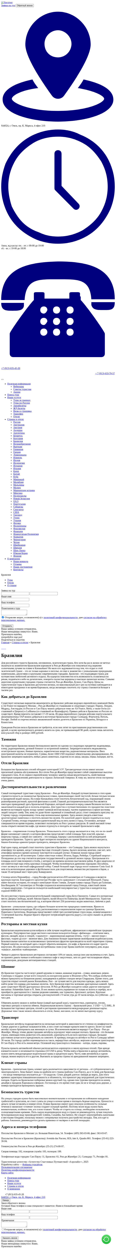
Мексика (17, 493)
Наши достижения (22, 567)
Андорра (17, 430)
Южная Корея (20, 553)
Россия (16, 422)
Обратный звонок (25, 5)
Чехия (16, 542)
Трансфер (18, 414)
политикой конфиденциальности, (61, 617)
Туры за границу (22, 400)
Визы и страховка (22, 411)
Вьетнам (17, 446)
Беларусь (18, 435)
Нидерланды (19, 496)
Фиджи (17, 523)
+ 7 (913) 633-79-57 (105, 373)
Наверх (5, 1200)
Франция (18, 531)
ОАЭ (15, 501)
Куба (15, 476)
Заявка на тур (8, 5)
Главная (5, 642)
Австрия (17, 427)
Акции (16, 392)
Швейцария (19, 545)
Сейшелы (18, 506)
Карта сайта (7, 1172)
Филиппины (19, 526)
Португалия (19, 504)
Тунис (16, 517)
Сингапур (18, 509)
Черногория (19, 539)
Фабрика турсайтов (32, 1164)
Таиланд (17, 515)
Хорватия (18, 537)
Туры (10, 580)
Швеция (17, 547)
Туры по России (21, 403)
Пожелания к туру (10, 608)
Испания (17, 465)
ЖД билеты (19, 408)
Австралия (18, 424)
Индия (16, 460)
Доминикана (19, 455)
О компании (13, 558)
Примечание (7, 1220)
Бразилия (18, 441)
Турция (17, 520)
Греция (17, 452)
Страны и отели (15, 419)
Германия (18, 449)
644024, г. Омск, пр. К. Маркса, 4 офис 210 (23, 1197)
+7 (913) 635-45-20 (10, 368)
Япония (17, 556)
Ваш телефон (8, 602)
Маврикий (18, 479)
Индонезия (19, 463)
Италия (17, 468)
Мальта (17, 487)
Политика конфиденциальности (17, 1170)
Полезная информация (19, 383)
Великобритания (22, 444)
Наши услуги (14, 397)
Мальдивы (18, 485)
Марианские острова (24, 490)
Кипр (16, 471)
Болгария (18, 438)
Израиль (17, 457)
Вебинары (18, 386)
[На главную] (7, 2)
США (16, 512)
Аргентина (19, 433)
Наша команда (20, 561)
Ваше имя (6, 596)
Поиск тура (13, 394)
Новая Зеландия (21, 498)
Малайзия (18, 482)
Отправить (7, 626)
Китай (16, 474)
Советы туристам (22, 389)
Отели (16, 416)
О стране (11, 585)
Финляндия (19, 528)
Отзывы (17, 564)
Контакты (18, 569)
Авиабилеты (19, 405)
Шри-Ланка (19, 550)
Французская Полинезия (26, 534)
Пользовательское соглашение (16, 1167)
